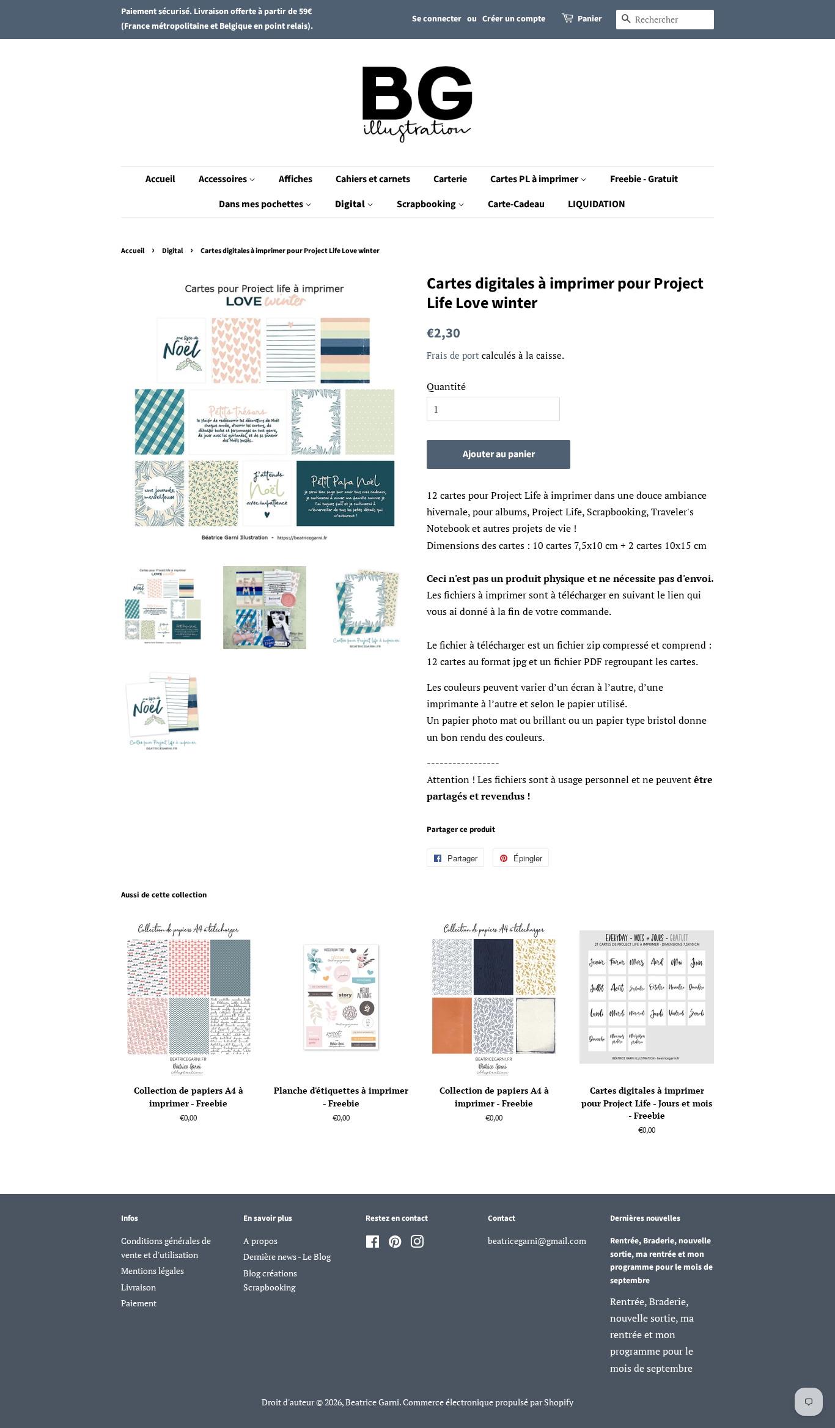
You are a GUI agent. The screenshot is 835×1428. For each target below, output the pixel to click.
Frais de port (453, 355)
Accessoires (224, 179)
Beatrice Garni (372, 1402)
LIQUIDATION (596, 204)
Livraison (138, 1287)
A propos (260, 1240)
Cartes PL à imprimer (535, 179)
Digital (351, 204)
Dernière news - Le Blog (287, 1256)
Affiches (295, 179)
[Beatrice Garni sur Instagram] (417, 1244)
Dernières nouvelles (645, 1218)
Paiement (138, 1303)
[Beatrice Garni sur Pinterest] (395, 1244)
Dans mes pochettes (262, 204)
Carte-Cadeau (516, 204)
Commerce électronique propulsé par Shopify (488, 1402)
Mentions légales (152, 1270)
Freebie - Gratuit (644, 179)
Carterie (450, 179)
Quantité (446, 386)
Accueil (160, 179)
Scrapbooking (427, 204)
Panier (590, 19)
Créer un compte (513, 19)
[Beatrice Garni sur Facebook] (373, 1244)
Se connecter (437, 19)
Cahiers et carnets (373, 179)
